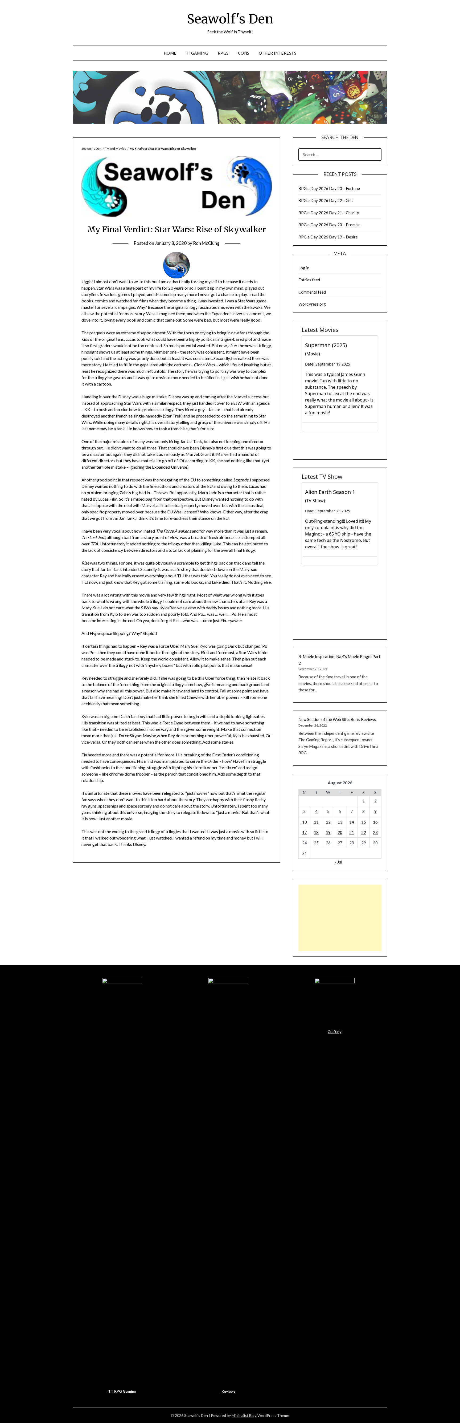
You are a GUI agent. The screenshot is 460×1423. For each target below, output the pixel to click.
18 (316, 832)
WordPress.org (312, 304)
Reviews (228, 1391)
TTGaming (197, 53)
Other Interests (278, 53)
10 (304, 822)
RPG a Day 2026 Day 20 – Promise (329, 224)
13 (340, 822)
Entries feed (309, 279)
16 (375, 822)
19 (328, 832)
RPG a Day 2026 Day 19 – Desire (328, 236)
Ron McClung (206, 243)
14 (351, 822)
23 (375, 832)
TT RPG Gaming (122, 1391)
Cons (243, 53)
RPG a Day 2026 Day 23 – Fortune (329, 188)
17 (304, 832)
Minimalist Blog (244, 1415)
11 (316, 822)
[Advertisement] (339, 918)
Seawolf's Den (230, 19)
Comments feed (312, 292)
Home (170, 53)
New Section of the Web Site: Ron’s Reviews (337, 719)
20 (340, 832)
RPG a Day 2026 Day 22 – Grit (325, 200)
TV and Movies (115, 149)
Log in (303, 267)
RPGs (223, 53)
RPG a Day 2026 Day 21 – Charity (328, 212)
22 (363, 832)
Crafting (335, 1031)
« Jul (338, 862)
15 (363, 822)
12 (328, 822)
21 (351, 832)
